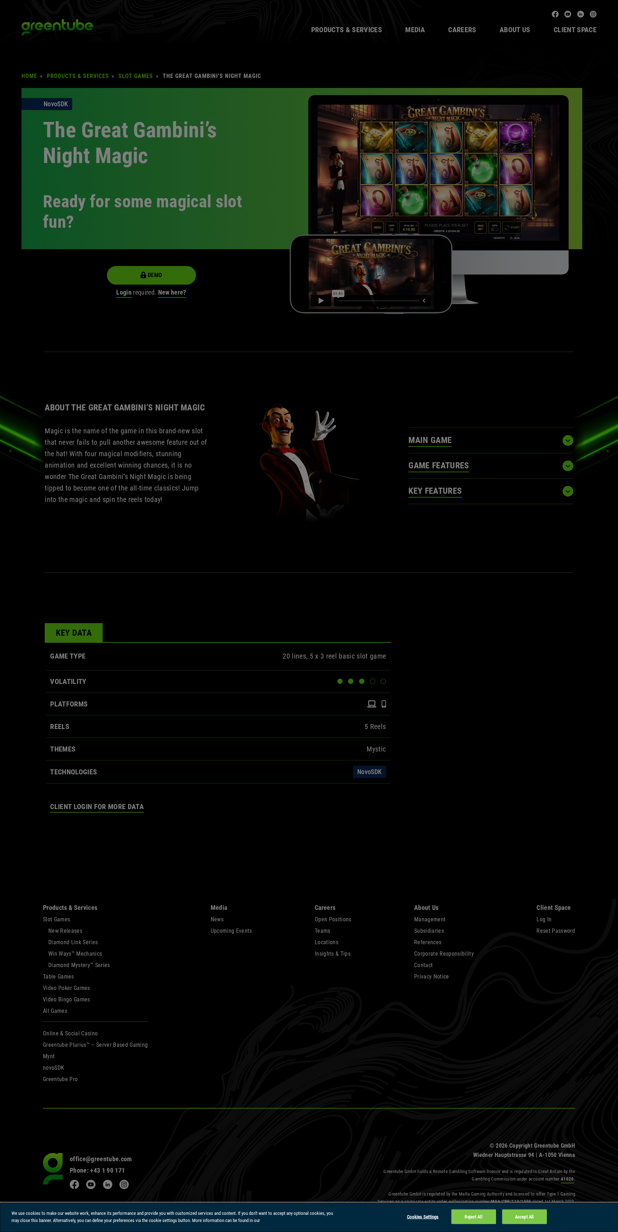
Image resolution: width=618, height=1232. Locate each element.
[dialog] (309, 1217)
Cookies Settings (423, 1216)
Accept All (524, 1216)
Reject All (473, 1216)
